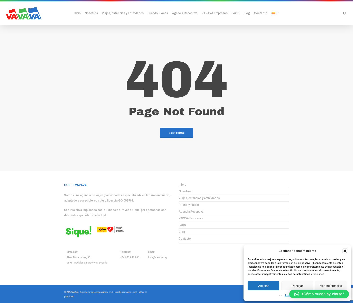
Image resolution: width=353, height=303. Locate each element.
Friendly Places (189, 204)
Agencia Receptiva (191, 211)
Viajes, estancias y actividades (199, 198)
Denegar (297, 285)
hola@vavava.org (158, 257)
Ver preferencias (331, 285)
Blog (182, 231)
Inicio (182, 184)
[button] (345, 251)
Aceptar (263, 285)
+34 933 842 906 (129, 257)
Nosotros (185, 191)
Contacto (185, 238)
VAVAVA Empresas (191, 218)
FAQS (182, 225)
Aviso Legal (131, 292)
